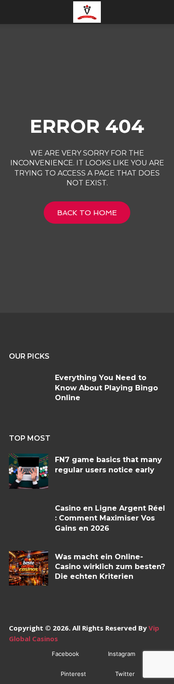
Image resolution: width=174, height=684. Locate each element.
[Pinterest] (47, 674)
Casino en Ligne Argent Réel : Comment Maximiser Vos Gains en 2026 (110, 518)
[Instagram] (95, 654)
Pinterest (73, 673)
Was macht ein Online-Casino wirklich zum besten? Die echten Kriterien (110, 567)
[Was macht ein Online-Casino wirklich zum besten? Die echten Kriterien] (28, 568)
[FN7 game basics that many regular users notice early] (28, 471)
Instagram (121, 653)
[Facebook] (38, 654)
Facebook (65, 653)
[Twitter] (102, 674)
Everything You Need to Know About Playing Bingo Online (106, 387)
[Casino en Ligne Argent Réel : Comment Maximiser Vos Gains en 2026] (28, 519)
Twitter (125, 673)
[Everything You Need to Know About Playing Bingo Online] (28, 389)
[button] (15, 12)
